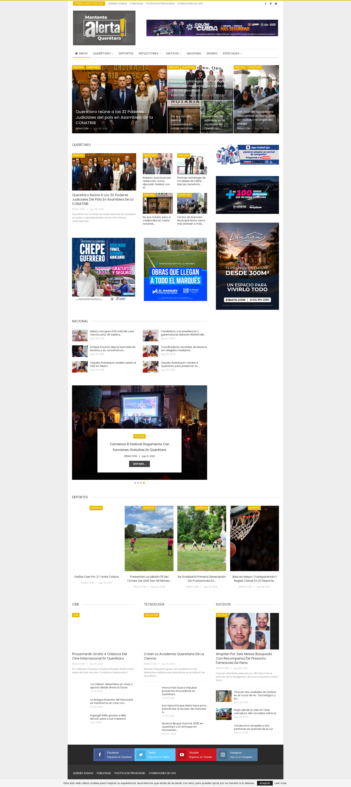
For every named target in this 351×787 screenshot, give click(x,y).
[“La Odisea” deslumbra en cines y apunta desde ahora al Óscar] (80, 688)
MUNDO (212, 53)
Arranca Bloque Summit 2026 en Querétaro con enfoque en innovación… (182, 727)
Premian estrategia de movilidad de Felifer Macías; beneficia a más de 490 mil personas (200, 85)
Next (205, 431)
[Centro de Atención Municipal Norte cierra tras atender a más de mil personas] (192, 203)
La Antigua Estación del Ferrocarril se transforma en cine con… (111, 701)
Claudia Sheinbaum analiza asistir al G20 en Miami (113, 364)
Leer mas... (139, 463)
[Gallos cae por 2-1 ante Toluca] (96, 538)
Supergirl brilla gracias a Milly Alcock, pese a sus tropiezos (108, 717)
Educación (151, 615)
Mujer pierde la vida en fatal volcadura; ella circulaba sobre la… (256, 711)
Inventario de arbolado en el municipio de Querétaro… (214, 122)
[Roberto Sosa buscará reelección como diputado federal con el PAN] (158, 163)
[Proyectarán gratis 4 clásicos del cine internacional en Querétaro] (103, 631)
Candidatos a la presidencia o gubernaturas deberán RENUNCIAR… (183, 332)
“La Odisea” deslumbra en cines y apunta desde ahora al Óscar (111, 685)
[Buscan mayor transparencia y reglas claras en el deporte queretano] (254, 538)
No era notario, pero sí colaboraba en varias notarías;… (183, 122)
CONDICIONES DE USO (190, 3)
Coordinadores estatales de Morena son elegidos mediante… (184, 348)
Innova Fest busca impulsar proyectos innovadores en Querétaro (179, 691)
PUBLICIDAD (136, 3)
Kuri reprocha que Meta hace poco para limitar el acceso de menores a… (184, 709)
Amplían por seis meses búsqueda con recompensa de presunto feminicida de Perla (244, 658)
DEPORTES (125, 53)
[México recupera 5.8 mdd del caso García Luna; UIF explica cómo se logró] (80, 335)
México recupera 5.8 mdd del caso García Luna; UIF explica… (112, 332)
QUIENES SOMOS (117, 3)
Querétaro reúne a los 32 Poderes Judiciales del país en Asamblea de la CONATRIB (114, 117)
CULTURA (139, 436)
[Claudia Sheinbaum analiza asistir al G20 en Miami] (80, 367)
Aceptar (265, 783)
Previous (74, 431)
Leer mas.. (281, 783)
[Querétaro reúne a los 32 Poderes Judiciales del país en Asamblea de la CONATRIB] (119, 99)
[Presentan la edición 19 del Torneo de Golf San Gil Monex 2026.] (149, 538)
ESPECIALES (231, 53)
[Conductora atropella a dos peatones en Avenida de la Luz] (224, 730)
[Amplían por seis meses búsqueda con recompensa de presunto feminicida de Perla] (247, 631)
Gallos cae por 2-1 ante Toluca (96, 577)
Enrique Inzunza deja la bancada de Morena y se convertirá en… (112, 348)
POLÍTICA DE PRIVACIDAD (160, 3)
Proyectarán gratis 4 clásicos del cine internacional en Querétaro (99, 656)
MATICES (172, 53)
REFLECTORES (148, 53)
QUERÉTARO (102, 53)
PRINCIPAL (78, 67)
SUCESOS (222, 615)
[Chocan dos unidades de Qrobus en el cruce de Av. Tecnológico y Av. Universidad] (224, 696)
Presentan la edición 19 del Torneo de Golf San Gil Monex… (149, 579)
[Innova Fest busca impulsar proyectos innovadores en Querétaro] (152, 692)
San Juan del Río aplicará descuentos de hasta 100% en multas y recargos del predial (256, 118)
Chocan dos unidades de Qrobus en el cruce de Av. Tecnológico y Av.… (255, 695)
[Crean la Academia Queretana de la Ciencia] (175, 631)
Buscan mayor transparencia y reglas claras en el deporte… (254, 579)
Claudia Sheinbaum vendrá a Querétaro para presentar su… (180, 364)
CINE (75, 615)
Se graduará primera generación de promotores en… (202, 579)
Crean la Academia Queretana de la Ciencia (174, 656)
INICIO (83, 53)
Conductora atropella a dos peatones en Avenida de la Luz (253, 727)
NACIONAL (194, 53)
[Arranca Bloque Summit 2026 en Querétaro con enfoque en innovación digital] (152, 727)
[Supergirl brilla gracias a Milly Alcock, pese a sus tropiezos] (80, 719)
